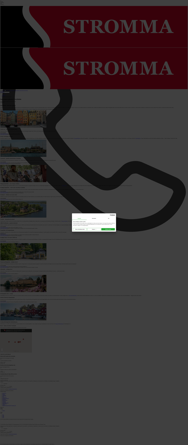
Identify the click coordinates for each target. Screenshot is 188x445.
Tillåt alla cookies (108, 229)
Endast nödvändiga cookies (80, 229)
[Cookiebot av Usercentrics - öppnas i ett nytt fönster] (110, 215)
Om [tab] (108, 218)
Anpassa (93, 229)
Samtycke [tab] (79, 218)
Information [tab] (94, 218)
